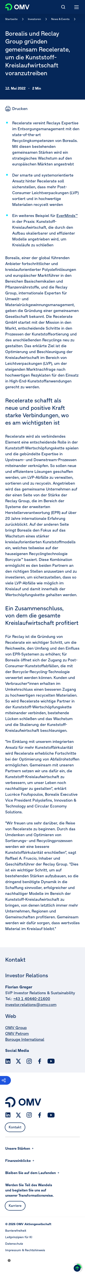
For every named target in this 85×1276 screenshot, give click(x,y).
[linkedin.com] (8, 1061)
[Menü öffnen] (77, 7)
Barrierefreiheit (15, 1231)
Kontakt (15, 1127)
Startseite (11, 19)
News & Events (60, 19)
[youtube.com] (51, 1061)
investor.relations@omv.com (30, 1004)
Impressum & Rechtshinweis (25, 1250)
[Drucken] (16, 108)
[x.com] (18, 1061)
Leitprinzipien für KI (18, 1237)
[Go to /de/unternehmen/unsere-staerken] (9, 1260)
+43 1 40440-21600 (31, 998)
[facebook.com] (39, 1061)
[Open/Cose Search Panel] (63, 7)
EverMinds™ (67, 215)
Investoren (34, 19)
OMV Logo (13, 6)
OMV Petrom (17, 1033)
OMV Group (16, 1027)
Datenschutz (14, 1244)
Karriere (15, 1205)
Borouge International (24, 1039)
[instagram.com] (29, 1061)
